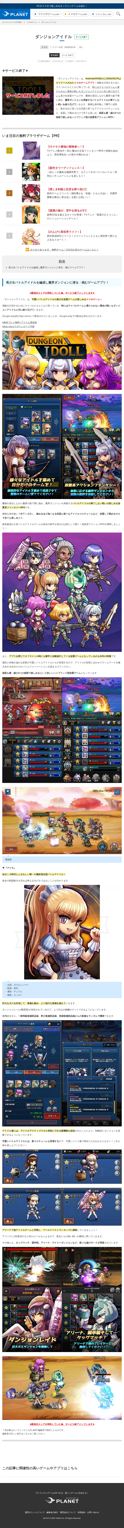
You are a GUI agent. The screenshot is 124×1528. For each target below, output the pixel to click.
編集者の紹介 (52, 1512)
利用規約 (81, 1512)
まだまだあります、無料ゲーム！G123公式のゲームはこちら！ (64, 249)
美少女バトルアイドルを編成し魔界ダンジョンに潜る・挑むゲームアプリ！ (47, 267)
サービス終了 (67, 55)
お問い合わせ (93, 1512)
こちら (26, 1433)
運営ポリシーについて (35, 1512)
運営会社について (68, 1512)
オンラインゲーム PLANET (15, 14)
